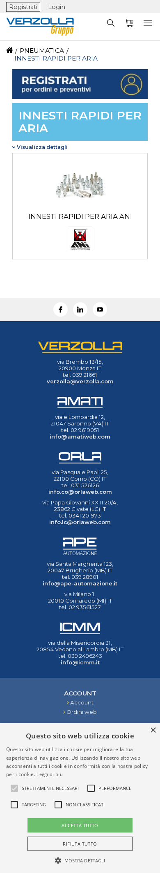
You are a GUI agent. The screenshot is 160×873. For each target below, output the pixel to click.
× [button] (153, 730)
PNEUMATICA (42, 50)
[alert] (80, 798)
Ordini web (81, 712)
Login (56, 7)
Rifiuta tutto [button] (80, 844)
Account (82, 702)
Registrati (23, 7)
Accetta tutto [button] (80, 825)
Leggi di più (50, 774)
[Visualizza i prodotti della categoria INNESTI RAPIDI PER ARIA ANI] (80, 208)
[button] (80, 860)
